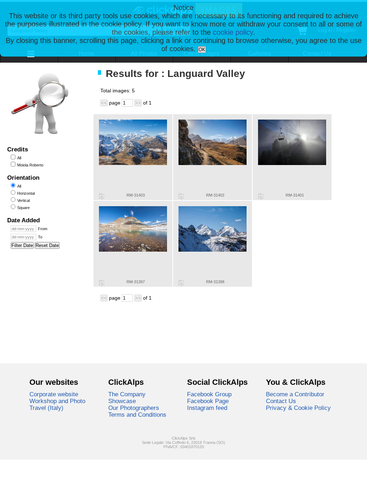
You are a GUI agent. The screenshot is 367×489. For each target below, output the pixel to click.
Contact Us (281, 401)
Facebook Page (208, 401)
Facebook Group (209, 394)
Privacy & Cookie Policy (298, 408)
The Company (127, 394)
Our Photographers (133, 408)
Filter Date (22, 245)
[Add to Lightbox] (101, 196)
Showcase (122, 401)
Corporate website (53, 394)
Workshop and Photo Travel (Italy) (57, 404)
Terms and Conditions (137, 414)
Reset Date (47, 245)
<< (104, 103)
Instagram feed (207, 408)
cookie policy (233, 32)
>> (138, 103)
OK (202, 49)
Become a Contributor (295, 394)
